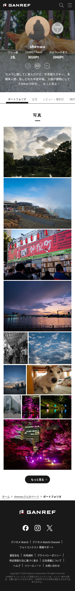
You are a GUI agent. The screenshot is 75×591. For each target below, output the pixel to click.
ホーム (6, 496)
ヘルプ (16, 565)
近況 (34, 99)
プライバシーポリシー (49, 555)
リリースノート (33, 565)
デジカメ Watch (19, 542)
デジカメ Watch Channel (46, 542)
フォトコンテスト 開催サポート (36, 547)
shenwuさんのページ (26, 496)
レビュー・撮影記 (53, 99)
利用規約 (28, 555)
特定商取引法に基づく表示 (23, 560)
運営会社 (14, 555)
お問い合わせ (52, 565)
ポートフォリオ (17, 99)
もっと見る (50, 84)
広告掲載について (52, 560)
